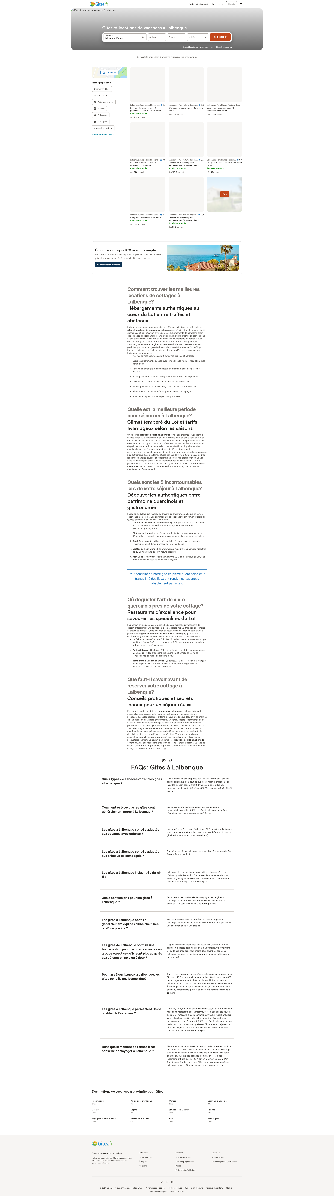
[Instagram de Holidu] (161, 1182)
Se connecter (217, 4)
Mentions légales (175, 1188)
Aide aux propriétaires (184, 1161)
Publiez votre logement (198, 4)
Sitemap (229, 1188)
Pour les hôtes (218, 1157)
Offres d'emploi (145, 1157)
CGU (186, 1188)
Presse (178, 1166)
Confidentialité (197, 1188)
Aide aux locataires (183, 1157)
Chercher (220, 37)
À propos (143, 1161)
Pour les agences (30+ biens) (224, 1161)
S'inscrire (231, 4)
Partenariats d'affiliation (185, 1170)
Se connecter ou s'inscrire (108, 265)
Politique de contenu (214, 1188)
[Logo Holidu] (103, 4)
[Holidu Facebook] (172, 1182)
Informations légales (158, 1191)
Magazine (143, 1166)
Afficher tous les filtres (103, 134)
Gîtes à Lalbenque (224, 47)
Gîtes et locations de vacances (195, 47)
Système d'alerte (177, 1191)
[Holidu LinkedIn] (167, 1182)
